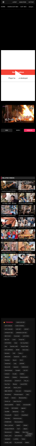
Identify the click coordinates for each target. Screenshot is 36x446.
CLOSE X (29, 434)
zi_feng (6, 408)
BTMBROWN (8, 422)
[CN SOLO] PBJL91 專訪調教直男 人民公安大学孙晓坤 (9, 264)
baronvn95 (7, 367)
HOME (3, 6)
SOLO (21, 360)
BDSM (17, 349)
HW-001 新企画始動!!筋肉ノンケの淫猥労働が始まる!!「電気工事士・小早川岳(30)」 (26, 252)
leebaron (7, 373)
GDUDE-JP (18, 380)
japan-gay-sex (17, 401)
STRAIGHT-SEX (9, 332)
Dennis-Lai (7, 401)
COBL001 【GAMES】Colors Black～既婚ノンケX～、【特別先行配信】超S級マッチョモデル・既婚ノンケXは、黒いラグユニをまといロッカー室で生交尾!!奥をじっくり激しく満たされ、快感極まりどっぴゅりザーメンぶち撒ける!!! (26, 264)
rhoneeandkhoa (19, 422)
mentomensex (8, 432)
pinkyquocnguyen (18, 394)
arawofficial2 (25, 415)
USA (14, 353)
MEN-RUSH (8, 336)
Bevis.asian (25, 349)
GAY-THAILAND (9, 329)
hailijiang (17, 432)
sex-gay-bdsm (24, 343)
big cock (7, 339)
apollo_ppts (7, 387)
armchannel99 (26, 404)
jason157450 (23, 384)
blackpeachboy (22, 397)
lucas (14, 339)
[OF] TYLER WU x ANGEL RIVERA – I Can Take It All (26, 191)
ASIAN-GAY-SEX (12, 6)
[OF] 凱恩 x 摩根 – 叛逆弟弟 (9, 203)
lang (15, 363)
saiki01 (18, 425)
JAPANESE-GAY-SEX (21, 332)
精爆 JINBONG (8, 391)
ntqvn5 (6, 397)
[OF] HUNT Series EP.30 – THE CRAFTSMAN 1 (26, 227)
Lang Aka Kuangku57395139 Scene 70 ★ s (9, 191)
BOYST (24, 356)
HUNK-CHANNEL (19, 325)
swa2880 (7, 411)
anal (6, 346)
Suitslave (7, 377)
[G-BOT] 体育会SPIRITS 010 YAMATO (9, 215)
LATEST (14, 2)
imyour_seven (17, 387)
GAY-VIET (18, 329)
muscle (14, 360)
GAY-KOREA (8, 343)
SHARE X (18, 130)
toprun (18, 404)
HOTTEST (31, 2)
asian (15, 343)
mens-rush (25, 432)
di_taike (15, 373)
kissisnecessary (18, 418)
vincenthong (8, 394)
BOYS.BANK (15, 408)
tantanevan (7, 363)
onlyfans (14, 377)
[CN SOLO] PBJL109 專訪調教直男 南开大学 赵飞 (26, 203)
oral (23, 411)
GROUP (26, 329)
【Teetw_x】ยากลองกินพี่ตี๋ (9, 276)
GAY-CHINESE (8, 325)
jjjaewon (23, 408)
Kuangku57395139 (9, 428)
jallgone (25, 428)
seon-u (16, 415)
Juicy (27, 394)
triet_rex (26, 380)
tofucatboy (7, 418)
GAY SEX (23, 6)
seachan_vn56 (14, 346)
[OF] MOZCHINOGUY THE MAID (26, 215)
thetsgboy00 (8, 415)
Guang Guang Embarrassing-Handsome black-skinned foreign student (9, 252)
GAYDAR (22, 363)
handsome (16, 356)
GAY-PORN (26, 336)
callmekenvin (25, 367)
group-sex (21, 339)
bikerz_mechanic (9, 425)
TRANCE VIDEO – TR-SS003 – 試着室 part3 (9, 227)
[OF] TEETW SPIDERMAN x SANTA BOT (9, 240)
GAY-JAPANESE (9, 349)
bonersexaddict (24, 377)
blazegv (15, 384)
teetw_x (20, 353)
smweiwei (7, 360)
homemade (17, 336)
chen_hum (18, 391)
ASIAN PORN (22, 2)
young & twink (24, 346)
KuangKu (18, 370)
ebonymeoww (8, 380)
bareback (7, 353)
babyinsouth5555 (9, 404)
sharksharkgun (8, 370)
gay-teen (7, 384)
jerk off (25, 370)
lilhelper (25, 425)
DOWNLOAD (29, 130)
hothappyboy (27, 391)
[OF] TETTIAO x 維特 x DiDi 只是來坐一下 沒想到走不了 (26, 240)
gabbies (22, 373)
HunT (18, 428)
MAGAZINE (7, 356)
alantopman (15, 411)
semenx (14, 397)
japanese (15, 367)
